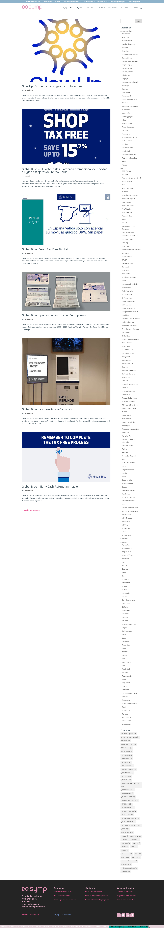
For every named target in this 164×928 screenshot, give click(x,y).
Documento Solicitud (130, 82)
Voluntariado (126, 724)
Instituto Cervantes (129, 374)
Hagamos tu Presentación (126, 896)
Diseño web (126, 75)
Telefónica (126, 494)
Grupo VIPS (126, 346)
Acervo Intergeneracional (131, 178)
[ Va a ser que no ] (131, 927)
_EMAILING (126, 780)
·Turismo (125, 872)
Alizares (125, 192)
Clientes (123, 168)
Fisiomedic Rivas (128, 322)
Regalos (125, 673)
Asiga (124, 219)
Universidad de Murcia (130, 508)
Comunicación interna (130, 55)
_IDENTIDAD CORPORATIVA (130, 785)
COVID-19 (125, 586)
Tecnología (126, 700)
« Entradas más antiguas (31, 510)
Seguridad (126, 683)
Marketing (126, 645)
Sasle (124, 477)
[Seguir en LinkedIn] (128, 915)
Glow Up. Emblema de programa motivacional (52, 86)
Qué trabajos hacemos (62, 896)
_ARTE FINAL (126, 758)
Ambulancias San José (130, 195)
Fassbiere (125, 315)
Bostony (125, 243)
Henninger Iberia (128, 353)
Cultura (124, 590)
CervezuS (125, 267)
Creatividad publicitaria (71, 2)
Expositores (126, 92)
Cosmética (126, 583)
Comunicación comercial (52, 2)
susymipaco (29, 90)
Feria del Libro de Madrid (131, 319)
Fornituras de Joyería (129, 326)
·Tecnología (126, 864)
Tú (71, 8)
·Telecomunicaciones (129, 868)
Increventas (126, 360)
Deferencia (124, 539)
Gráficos (125, 103)
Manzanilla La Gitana (129, 398)
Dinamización (127, 68)
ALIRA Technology (128, 188)
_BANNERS (126, 762)
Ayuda (79, 8)
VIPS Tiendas (127, 518)
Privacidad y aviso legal (30, 915)
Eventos (125, 89)
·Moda (134, 847)
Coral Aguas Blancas (129, 277)
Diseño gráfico (127, 72)
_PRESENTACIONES (128, 811)
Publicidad (126, 151)
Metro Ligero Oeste (129, 408)
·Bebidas (125, 840)
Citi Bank (125, 270)
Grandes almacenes (129, 624)
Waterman (126, 528)
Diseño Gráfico (88, 2)
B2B (123, 562)
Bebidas (125, 569)
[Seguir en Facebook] (119, 915)
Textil (124, 707)
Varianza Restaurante (130, 511)
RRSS (124, 161)
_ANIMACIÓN (126, 755)
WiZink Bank (126, 535)
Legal (124, 638)
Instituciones (127, 631)
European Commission (130, 312)
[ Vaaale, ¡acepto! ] (116, 927)
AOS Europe (126, 202)
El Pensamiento (127, 298)
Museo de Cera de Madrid (131, 429)
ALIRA (124, 185)
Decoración (126, 593)
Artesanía (125, 559)
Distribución (126, 603)
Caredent (125, 253)
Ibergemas (126, 357)
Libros (124, 120)
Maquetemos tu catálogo (126, 900)
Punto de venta (102, 2)
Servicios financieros (129, 693)
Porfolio (102, 8)
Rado (124, 466)
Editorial (125, 607)
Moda (124, 648)
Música (124, 655)
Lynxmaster (126, 395)
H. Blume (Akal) (127, 350)
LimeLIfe (125, 388)
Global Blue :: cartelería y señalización (47, 409)
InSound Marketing (129, 370)
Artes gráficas (127, 555)
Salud (124, 679)
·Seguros (125, 857)
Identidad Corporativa (33, 2)
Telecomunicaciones (129, 704)
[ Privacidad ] (143, 927)
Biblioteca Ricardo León (130, 236)
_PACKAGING (126, 804)
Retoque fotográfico (129, 158)
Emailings (125, 86)
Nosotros (124, 8)
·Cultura (136, 843)
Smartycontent (127, 483)
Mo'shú (124, 412)
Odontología (126, 662)
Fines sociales (127, 96)
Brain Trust (126, 246)
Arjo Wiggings (127, 209)
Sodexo (125, 487)
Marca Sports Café (128, 401)
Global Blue (126, 336)
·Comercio (126, 843)
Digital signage (127, 65)
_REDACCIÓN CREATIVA (130, 818)
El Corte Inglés (127, 294)
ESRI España (126, 305)
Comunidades (127, 58)
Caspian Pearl (127, 257)
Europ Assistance (128, 308)
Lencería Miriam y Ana (130, 384)
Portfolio (125, 144)
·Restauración (126, 854)
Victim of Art (127, 515)
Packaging (126, 134)
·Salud (137, 854)
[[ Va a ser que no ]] (149, 927)
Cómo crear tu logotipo (93, 891)
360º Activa (126, 171)
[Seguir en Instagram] (123, 915)
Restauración (127, 676)
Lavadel (125, 381)
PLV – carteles (127, 141)
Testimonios (113, 8)
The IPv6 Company (129, 497)
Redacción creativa (129, 155)
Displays (125, 79)
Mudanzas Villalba (128, 422)
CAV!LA (124, 260)
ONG (123, 666)
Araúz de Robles (128, 206)
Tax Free (125, 697)
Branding (125, 51)
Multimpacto (126, 426)
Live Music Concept (129, 391)
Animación (126, 34)
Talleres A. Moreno (128, 490)
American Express (128, 199)
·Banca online (135, 836)
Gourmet (125, 621)
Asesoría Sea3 (127, 216)
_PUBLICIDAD (127, 815)
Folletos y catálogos (129, 99)
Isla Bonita (126, 377)
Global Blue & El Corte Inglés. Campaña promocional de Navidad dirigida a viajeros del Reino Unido (64, 170)
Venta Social (126, 717)
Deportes (125, 597)
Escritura (125, 614)
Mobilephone (126, 415)
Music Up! (125, 433)
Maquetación (127, 124)
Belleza (124, 572)
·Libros (124, 847)
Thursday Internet (128, 501)
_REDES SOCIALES (128, 822)
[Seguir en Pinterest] (132, 915)
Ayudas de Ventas (128, 44)
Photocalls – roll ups (129, 137)
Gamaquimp (126, 332)
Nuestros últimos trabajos (63, 891)
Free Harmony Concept (130, 329)
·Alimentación (127, 832)
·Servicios (136, 857)
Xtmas (124, 165)
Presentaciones (127, 148)
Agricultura (126, 545)
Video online (126, 721)
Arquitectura (126, 552)
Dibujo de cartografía (130, 61)
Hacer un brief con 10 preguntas (97, 900)
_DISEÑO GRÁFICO (128, 769)
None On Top (126, 436)
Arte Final (125, 37)
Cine (123, 576)
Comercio (125, 579)
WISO (124, 532)
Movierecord (126, 419)
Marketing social (134, 2)
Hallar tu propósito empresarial (96, 896)
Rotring (125, 473)
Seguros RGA (127, 480)
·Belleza (135, 840)
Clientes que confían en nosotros (65, 900)
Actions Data (127, 181)
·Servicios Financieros (129, 861)
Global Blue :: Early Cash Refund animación (51, 487)
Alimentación (127, 548)
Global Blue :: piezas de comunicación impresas (54, 315)
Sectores (123, 542)
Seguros (125, 686)
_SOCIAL (125, 829)
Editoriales (126, 610)
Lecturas (134, 8)
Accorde (125, 174)
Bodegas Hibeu (127, 239)
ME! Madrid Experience (130, 405)
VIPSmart (125, 525)
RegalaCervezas (128, 470)
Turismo (125, 714)
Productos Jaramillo (129, 456)
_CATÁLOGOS (127, 766)
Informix (125, 367)
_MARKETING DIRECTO (129, 800)
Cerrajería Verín (127, 263)
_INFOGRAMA (127, 793)
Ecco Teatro (126, 288)
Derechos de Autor (129, 600)
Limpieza (125, 641)
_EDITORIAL (126, 776)
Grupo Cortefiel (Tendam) (131, 339)
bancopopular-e (128, 232)
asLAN (124, 223)
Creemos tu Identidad (125, 891)
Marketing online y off (118, 2)
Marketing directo (128, 127)
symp (65, 8)
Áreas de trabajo (126, 31)
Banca (124, 566)
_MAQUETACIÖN (128, 797)
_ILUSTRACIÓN (127, 790)
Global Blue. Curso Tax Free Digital (45, 249)
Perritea (125, 452)
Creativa (90, 8)
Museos (125, 652)
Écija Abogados (127, 291)
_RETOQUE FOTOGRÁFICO (131, 825)
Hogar (124, 628)
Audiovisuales (127, 41)
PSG (123, 459)
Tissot (124, 504)
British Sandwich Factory (131, 250)
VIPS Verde (126, 521)
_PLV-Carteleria (128, 808)
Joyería (124, 635)
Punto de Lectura (128, 463)
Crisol (124, 281)
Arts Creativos (127, 212)
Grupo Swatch (127, 343)
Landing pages (127, 117)
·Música (125, 850)
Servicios (125, 690)
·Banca (124, 836)
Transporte (126, 711)
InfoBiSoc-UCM (127, 363)
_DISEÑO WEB (127, 773)
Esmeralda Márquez (129, 301)
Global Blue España (128, 744)
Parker (124, 449)
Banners (125, 48)
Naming (125, 130)
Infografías (126, 113)
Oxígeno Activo (127, 446)
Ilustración (126, 110)
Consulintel (126, 274)
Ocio (124, 659)
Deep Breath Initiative (130, 284)
